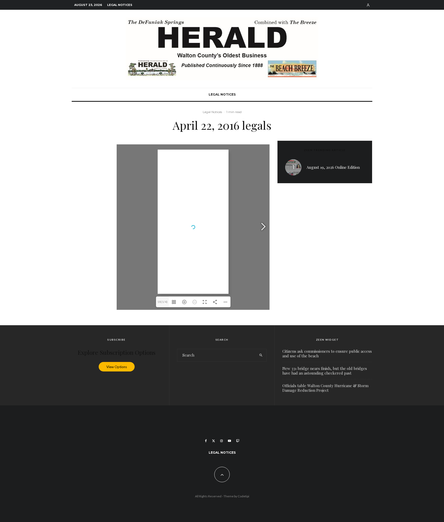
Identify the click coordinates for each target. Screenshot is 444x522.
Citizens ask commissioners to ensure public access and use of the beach (327, 353)
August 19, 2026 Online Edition (333, 167)
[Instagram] (221, 440)
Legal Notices (119, 5)
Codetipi (243, 496)
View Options (116, 367)
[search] (260, 355)
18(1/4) (162, 302)
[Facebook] (205, 440)
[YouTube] (229, 440)
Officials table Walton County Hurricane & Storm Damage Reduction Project (325, 388)
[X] (213, 440)
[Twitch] (238, 440)
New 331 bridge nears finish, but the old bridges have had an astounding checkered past (324, 370)
